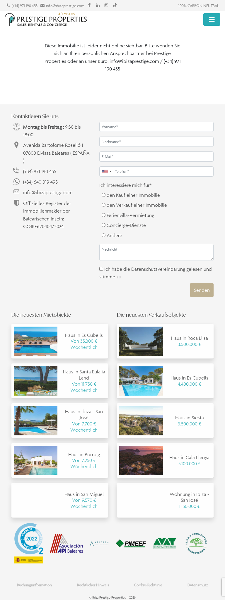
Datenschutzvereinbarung (158, 269)
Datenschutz (198, 584)
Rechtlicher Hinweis (93, 584)
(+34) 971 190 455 (25, 5)
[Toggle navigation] (211, 19)
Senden (202, 290)
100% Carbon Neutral (198, 5)
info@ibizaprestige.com (65, 5)
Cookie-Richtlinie (148, 584)
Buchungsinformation (34, 584)
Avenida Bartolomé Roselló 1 (56, 152)
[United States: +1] (106, 171)
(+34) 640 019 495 (40, 182)
